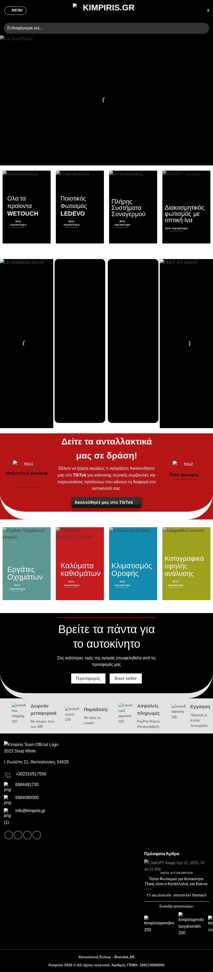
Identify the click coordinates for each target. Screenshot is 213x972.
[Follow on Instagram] (18, 835)
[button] (15, 11)
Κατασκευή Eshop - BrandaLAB (107, 957)
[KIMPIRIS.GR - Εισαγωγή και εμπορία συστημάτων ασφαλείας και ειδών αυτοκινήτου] (106, 10)
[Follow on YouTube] (36, 835)
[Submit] (203, 28)
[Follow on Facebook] (8, 835)
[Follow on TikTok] (27, 835)
